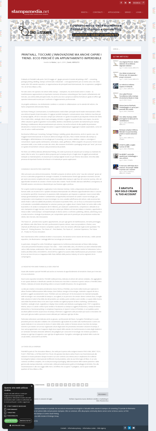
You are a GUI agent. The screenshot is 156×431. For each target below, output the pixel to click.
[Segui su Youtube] (133, 428)
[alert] (18, 406)
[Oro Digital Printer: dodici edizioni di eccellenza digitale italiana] (115, 63)
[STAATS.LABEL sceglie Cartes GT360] (115, 146)
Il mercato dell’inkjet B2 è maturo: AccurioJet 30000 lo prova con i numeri (128, 167)
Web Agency (101, 428)
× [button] (31, 386)
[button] (18, 425)
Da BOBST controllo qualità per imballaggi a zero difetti (128, 156)
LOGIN (138, 12)
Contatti (63, 428)
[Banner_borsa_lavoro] (126, 203)
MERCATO (75, 62)
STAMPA (121, 139)
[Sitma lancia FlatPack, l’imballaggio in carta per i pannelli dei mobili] (115, 107)
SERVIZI (128, 12)
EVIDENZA (131, 123)
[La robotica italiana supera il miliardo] (115, 86)
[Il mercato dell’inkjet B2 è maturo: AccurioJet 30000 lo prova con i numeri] (115, 167)
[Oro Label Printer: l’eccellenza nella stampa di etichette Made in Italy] (115, 95)
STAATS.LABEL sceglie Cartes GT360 (127, 146)
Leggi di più (26, 402)
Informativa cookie (89, 428)
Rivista (84, 12)
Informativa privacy (74, 428)
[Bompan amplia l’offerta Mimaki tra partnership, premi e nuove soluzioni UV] (115, 131)
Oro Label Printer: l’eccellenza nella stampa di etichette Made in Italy (128, 96)
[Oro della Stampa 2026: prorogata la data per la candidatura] (115, 118)
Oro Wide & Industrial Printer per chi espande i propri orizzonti (128, 75)
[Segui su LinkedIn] (129, 428)
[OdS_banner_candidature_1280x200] (78, 40)
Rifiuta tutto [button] (25, 421)
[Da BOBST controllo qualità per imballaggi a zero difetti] (115, 155)
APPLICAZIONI (113, 12)
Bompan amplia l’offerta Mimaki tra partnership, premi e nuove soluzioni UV (128, 133)
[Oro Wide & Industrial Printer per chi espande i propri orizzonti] (115, 74)
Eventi (69, 62)
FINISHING (131, 111)
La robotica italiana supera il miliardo (126, 85)
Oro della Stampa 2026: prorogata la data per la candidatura (128, 119)
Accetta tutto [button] (11, 421)
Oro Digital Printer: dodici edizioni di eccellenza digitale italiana (128, 64)
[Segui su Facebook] (125, 428)
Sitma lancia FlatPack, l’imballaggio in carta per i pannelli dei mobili (129, 107)
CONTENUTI (98, 12)
